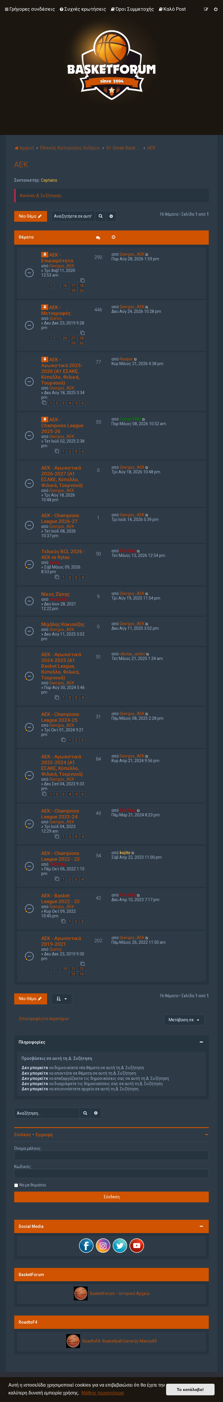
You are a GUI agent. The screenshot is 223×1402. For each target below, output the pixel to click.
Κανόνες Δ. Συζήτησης (41, 195)
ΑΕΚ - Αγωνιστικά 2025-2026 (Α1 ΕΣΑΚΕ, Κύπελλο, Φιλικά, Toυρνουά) (61, 371)
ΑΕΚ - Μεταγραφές (56, 310)
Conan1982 (130, 419)
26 (65, 338)
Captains (49, 180)
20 (82, 290)
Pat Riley (128, 550)
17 (73, 285)
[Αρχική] (111, 60)
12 (82, 968)
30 (82, 343)
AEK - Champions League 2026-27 (60, 518)
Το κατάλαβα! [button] (190, 1389)
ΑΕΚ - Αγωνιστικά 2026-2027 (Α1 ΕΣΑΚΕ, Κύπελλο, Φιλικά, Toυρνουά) (62, 476)
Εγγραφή (44, 1134)
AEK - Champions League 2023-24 (60, 814)
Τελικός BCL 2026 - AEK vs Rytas (63, 554)
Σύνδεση (22, 1134)
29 (73, 343)
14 (82, 974)
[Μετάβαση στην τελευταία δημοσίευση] (147, 254)
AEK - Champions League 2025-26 (62, 425)
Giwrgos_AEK (61, 266)
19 (73, 290)
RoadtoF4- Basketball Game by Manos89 (119, 1341)
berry (54, 562)
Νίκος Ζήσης (55, 594)
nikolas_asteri (132, 654)
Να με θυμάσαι (32, 1185)
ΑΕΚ (21, 164)
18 (82, 285)
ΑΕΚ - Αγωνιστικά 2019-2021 (61, 941)
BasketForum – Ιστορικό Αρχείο (120, 1293)
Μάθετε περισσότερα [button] (102, 1392)
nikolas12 (58, 599)
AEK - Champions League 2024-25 (60, 717)
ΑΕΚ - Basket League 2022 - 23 (60, 898)
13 (73, 974)
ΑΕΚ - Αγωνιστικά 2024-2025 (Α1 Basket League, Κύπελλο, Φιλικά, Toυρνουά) (61, 666)
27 (73, 338)
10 (65, 968)
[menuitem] (82, 9)
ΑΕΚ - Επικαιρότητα (57, 258)
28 (82, 338)
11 (73, 968)
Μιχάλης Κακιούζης (62, 624)
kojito (125, 852)
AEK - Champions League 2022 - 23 (60, 856)
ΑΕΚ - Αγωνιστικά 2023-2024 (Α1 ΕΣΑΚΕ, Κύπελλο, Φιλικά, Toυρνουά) (62, 765)
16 (65, 285)
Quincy (55, 318)
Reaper (126, 359)
